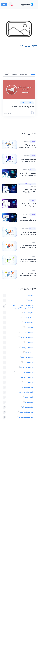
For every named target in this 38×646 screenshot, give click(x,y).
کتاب (7, 74)
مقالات (32, 74)
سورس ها (23, 74)
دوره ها (14, 74)
